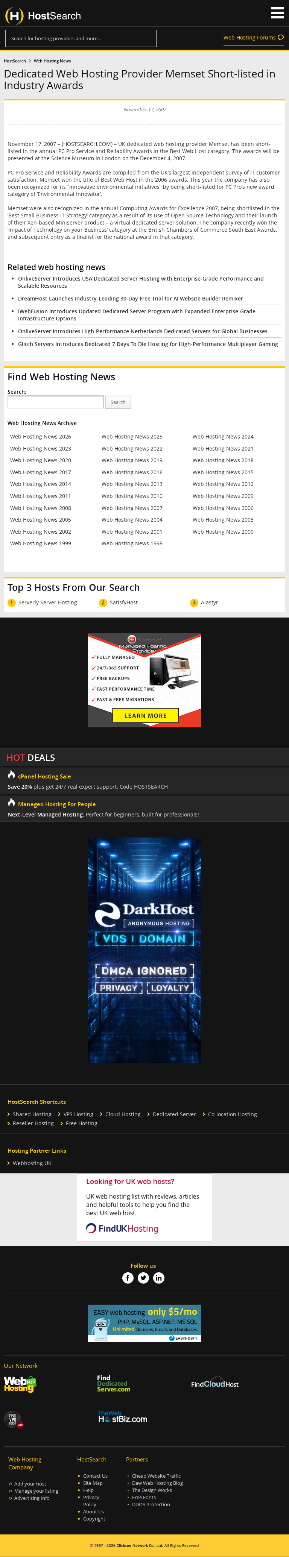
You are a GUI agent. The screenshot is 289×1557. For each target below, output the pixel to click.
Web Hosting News (52, 61)
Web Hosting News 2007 (132, 507)
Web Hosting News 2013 (132, 483)
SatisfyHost (124, 602)
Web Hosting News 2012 (223, 483)
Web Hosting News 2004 (132, 519)
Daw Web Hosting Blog (157, 1483)
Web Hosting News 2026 (40, 436)
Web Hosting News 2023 (40, 448)
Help (88, 1490)
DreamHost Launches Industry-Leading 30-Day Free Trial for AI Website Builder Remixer (130, 298)
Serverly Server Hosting (47, 602)
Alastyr (209, 602)
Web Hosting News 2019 (132, 460)
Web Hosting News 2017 (40, 472)
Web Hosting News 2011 (40, 495)
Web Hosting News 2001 (132, 531)
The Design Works (152, 1490)
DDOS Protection (151, 1504)
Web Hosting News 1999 (40, 543)
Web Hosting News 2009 (223, 495)
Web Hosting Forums (250, 37)
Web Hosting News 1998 (132, 543)
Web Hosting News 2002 (40, 531)
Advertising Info (32, 1498)
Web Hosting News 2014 (40, 483)
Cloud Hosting (123, 1114)
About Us (93, 1511)
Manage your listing (36, 1491)
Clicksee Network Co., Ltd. (140, 1545)
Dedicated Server (174, 1114)
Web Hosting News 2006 (223, 507)
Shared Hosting (32, 1114)
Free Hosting (81, 1123)
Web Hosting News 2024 (223, 436)
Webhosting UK (32, 1163)
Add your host (30, 1484)
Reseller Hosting (33, 1123)
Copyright (94, 1519)
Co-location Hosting (232, 1114)
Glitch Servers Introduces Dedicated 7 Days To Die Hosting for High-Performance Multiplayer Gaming (148, 344)
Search (118, 402)
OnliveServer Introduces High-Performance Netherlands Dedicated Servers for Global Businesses (143, 331)
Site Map (93, 1483)
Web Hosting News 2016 (132, 472)
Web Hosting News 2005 (40, 519)
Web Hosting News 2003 (223, 519)
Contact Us (95, 1476)
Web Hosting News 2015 (223, 472)
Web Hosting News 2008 (40, 507)
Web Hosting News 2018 (223, 460)
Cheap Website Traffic (156, 1476)
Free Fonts (144, 1497)
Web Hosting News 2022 (132, 448)
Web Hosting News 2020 (40, 460)
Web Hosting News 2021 (223, 448)
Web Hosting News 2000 (223, 531)
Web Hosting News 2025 (132, 436)
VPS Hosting (78, 1114)
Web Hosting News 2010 (132, 495)
